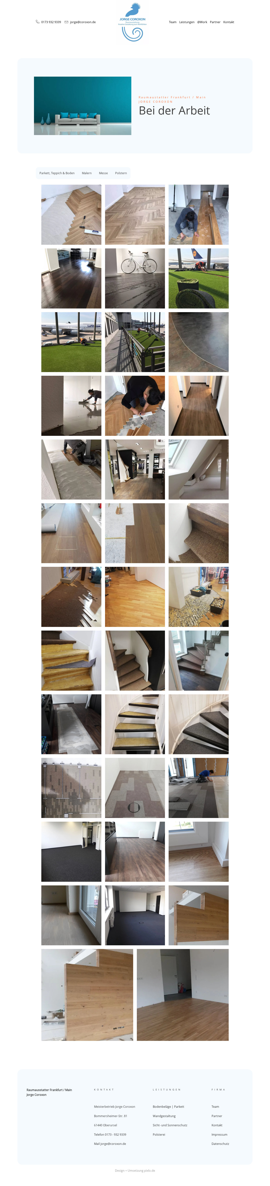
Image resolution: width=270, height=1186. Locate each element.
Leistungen (187, 22)
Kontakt (228, 22)
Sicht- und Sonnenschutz (170, 1125)
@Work (202, 22)
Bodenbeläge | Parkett (168, 1107)
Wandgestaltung (164, 1116)
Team (173, 22)
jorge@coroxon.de (83, 22)
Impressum (219, 1135)
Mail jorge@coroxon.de (110, 1144)
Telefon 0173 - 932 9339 (110, 1135)
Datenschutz (220, 1144)
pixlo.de (149, 1171)
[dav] (71, 533)
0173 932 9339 (51, 22)
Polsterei (159, 1135)
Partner (215, 22)
